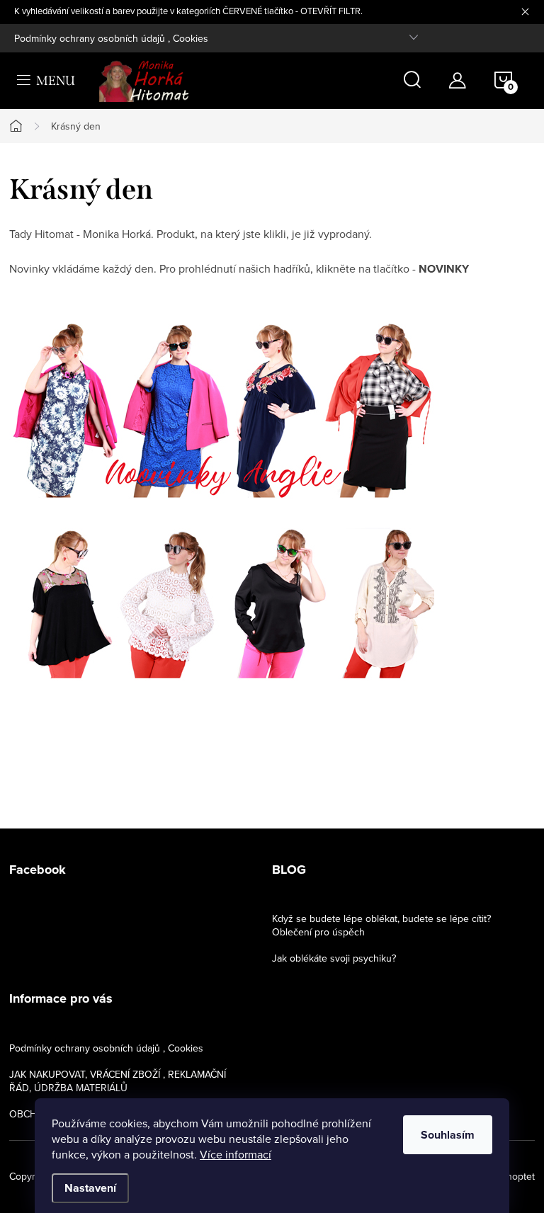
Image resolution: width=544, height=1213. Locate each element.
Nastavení (90, 1188)
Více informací (235, 1154)
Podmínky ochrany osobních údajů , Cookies (111, 38)
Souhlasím (448, 1135)
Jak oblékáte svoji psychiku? (334, 958)
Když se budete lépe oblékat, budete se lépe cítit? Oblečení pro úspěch (381, 925)
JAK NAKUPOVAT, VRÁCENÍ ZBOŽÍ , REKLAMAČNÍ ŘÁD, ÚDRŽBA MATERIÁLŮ (117, 1081)
